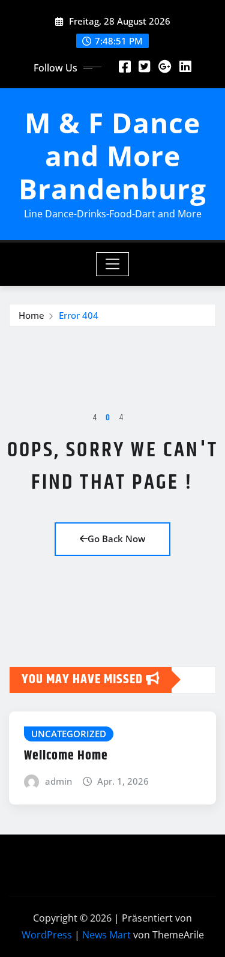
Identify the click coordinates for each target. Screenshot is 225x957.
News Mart (106, 934)
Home (31, 315)
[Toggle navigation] (112, 264)
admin (58, 781)
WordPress (47, 934)
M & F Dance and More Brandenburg (112, 155)
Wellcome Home (66, 756)
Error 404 (78, 315)
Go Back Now (116, 539)
